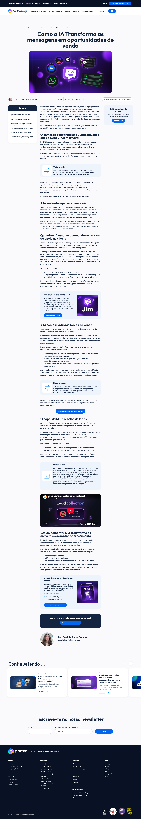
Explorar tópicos (71, 11)
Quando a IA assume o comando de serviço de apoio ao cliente (21, 124)
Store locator (76, 798)
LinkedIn (75, 782)
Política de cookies (46, 781)
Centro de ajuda (13, 780)
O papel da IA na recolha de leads (21, 132)
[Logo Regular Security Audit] (130, 811)
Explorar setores (87, 11)
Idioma (106, 760)
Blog (9, 27)
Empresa (43, 760)
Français (107, 764)
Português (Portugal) (111, 774)
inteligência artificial (62, 125)
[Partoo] (17, 11)
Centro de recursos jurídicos (48, 774)
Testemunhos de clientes (15, 766)
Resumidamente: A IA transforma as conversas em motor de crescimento (22, 137)
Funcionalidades (15, 3)
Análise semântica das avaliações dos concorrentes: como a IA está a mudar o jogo (109, 679)
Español (107, 771)
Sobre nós (43, 764)
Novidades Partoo (55, 11)
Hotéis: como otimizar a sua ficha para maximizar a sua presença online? (50, 678)
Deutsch (107, 776)
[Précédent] (131, 663)
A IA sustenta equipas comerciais (20, 119)
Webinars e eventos (78, 766)
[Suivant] (124, 663)
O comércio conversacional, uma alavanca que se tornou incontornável (22, 115)
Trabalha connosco (46, 766)
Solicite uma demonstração (120, 3)
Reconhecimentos (45, 771)
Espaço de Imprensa (46, 769)
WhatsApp (44, 111)
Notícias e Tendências (38, 11)
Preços (37, 3)
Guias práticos (77, 789)
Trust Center (12, 782)
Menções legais (45, 776)
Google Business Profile (80, 795)
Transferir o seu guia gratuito (55, 605)
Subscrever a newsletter (80, 769)
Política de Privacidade (47, 779)
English (107, 766)
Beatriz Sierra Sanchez (29, 99)
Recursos (46, 3)
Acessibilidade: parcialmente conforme (49, 784)
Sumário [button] (22, 108)
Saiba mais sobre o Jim (53, 315)
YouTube (75, 780)
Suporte (11, 776)
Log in (105, 3)
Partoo (10, 760)
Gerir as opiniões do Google (81, 793)
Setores (28, 3)
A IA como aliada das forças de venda (22, 128)
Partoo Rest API (13, 785)
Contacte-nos (118, 120)
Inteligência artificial (21, 27)
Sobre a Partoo (59, 3)
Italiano (107, 769)
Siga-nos (75, 776)
